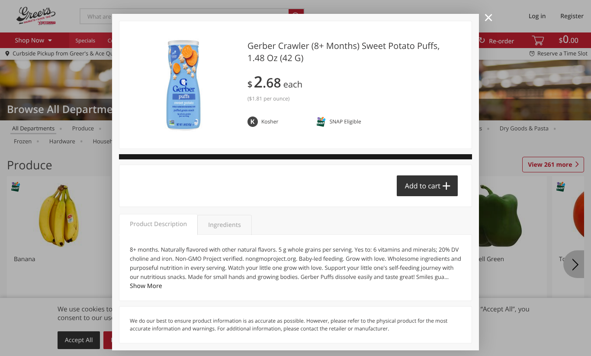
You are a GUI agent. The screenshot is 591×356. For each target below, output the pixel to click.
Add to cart (422, 186)
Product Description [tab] (158, 224)
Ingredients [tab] (224, 225)
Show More (146, 286)
